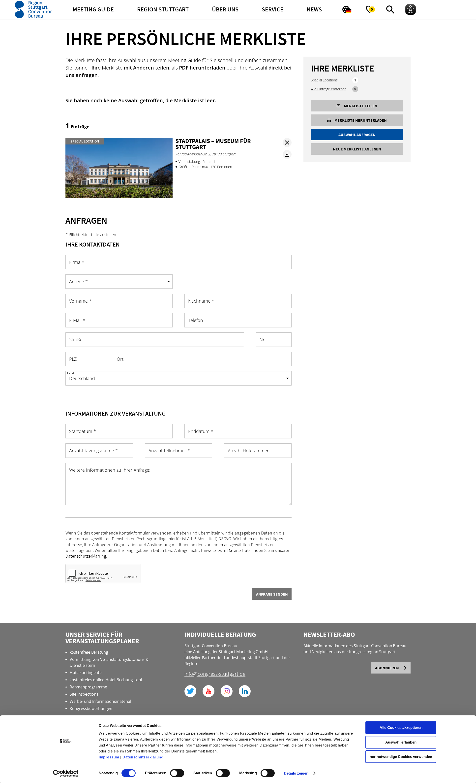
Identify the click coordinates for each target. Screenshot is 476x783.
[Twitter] (190, 691)
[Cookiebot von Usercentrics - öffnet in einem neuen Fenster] (66, 773)
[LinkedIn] (245, 691)
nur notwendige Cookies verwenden (401, 756)
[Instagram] (227, 691)
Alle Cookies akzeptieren (401, 727)
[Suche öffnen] (390, 9)
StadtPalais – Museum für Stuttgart (213, 144)
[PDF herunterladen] (287, 154)
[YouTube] (208, 691)
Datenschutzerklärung (142, 757)
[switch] (177, 773)
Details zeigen (296, 773)
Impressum (109, 757)
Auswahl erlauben (400, 742)
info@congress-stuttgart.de (214, 674)
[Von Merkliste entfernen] (287, 142)
